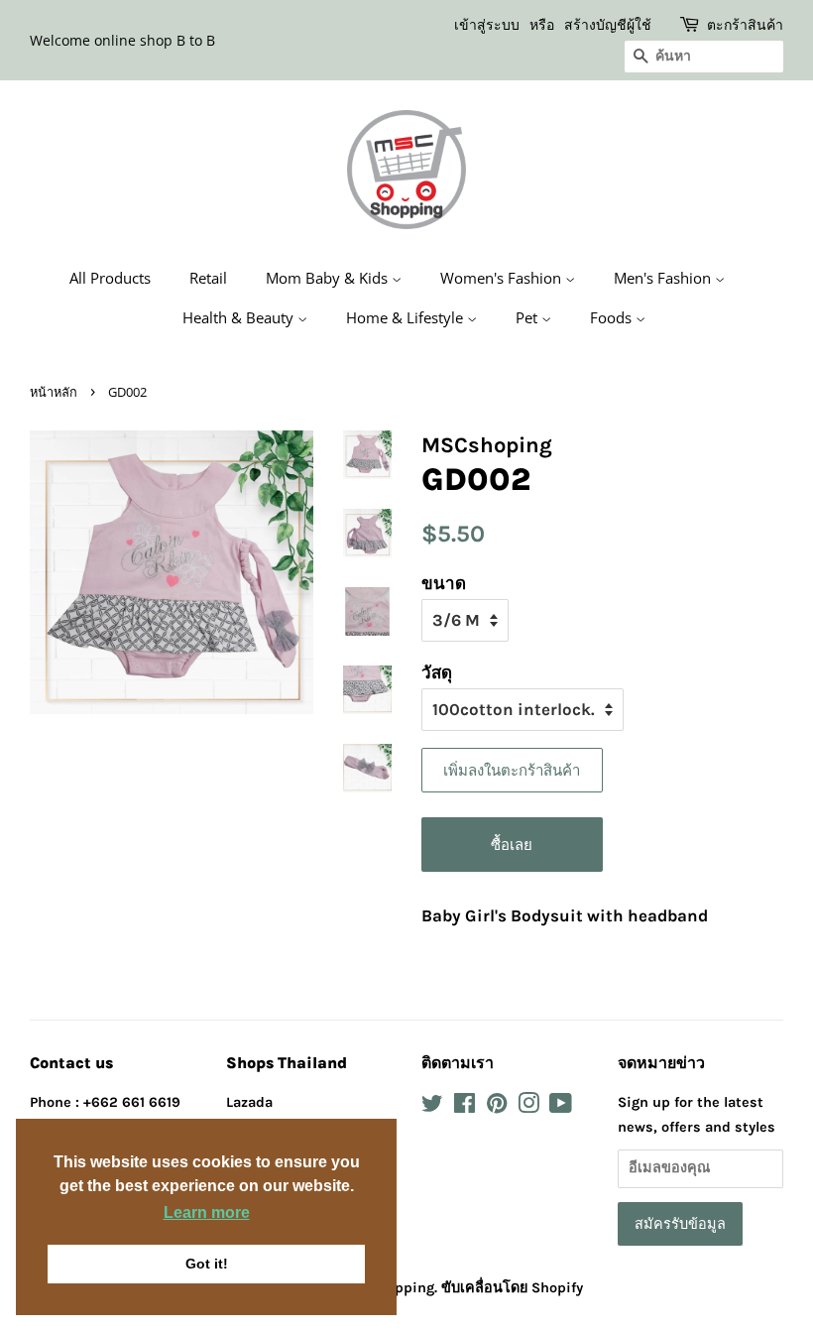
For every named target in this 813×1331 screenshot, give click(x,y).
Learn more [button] (207, 1212)
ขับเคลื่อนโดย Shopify (512, 1287)
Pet (528, 317)
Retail (208, 278)
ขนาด (443, 583)
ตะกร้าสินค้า (745, 24)
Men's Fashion (664, 278)
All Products (110, 278)
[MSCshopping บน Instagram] (528, 1107)
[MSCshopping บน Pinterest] (497, 1107)
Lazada (249, 1102)
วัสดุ (436, 672)
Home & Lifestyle (406, 317)
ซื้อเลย (511, 844)
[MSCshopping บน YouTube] (560, 1107)
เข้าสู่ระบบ (487, 24)
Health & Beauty (239, 317)
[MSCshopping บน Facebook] (464, 1107)
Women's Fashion (502, 278)
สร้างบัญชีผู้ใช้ (607, 24)
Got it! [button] (206, 1263)
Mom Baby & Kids (329, 278)
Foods (613, 317)
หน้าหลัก (53, 392)
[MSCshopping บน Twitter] (432, 1107)
